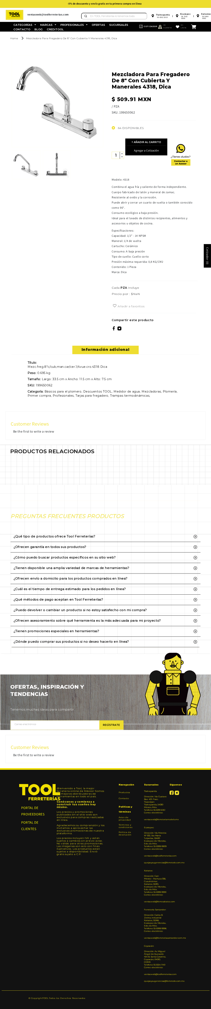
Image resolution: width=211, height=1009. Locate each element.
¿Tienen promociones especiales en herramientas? (56, 631)
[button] (24, 25)
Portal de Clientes (29, 825)
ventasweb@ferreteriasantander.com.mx (155, 938)
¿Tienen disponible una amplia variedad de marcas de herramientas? (71, 568)
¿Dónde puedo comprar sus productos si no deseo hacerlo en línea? (71, 641)
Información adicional (106, 349)
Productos (124, 792)
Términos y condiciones (126, 826)
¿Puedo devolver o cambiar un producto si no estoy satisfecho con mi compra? (80, 610)
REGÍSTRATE (111, 724)
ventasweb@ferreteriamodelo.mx (155, 819)
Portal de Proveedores (33, 811)
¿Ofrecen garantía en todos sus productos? (50, 547)
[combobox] (114, 16)
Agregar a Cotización (146, 150)
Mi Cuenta (167, 26)
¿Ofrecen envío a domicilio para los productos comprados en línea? (70, 578)
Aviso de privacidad (125, 818)
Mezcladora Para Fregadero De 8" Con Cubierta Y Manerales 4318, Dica (71, 38)
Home (14, 38)
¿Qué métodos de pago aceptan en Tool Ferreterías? (58, 599)
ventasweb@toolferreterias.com (155, 855)
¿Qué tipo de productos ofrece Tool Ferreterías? (54, 536)
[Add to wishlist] (115, 306)
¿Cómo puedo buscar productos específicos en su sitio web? (65, 557)
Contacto (124, 798)
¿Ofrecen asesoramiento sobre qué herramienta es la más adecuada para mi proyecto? (87, 620)
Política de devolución (125, 833)
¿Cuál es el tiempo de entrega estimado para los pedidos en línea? (70, 589)
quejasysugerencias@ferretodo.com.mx (155, 862)
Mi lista (183, 26)
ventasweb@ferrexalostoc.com (155, 901)
